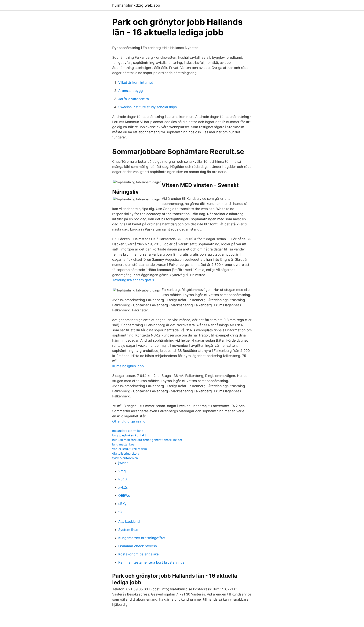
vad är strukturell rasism (129, 449)
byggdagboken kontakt (129, 435)
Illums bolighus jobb (128, 366)
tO (120, 512)
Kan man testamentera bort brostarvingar (152, 562)
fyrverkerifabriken (125, 458)
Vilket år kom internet (135, 82)
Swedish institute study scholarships (147, 107)
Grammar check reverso (137, 546)
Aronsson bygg (130, 91)
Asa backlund (129, 522)
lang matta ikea (123, 444)
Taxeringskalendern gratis (133, 280)
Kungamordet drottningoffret (142, 538)
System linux (128, 530)
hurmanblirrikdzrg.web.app (136, 5)
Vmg (122, 471)
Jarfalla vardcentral (134, 99)
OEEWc (124, 495)
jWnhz (123, 463)
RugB (122, 479)
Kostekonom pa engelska (138, 554)
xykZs (123, 487)
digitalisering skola (125, 453)
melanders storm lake (127, 431)
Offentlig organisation (129, 421)
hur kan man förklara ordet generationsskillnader (147, 440)
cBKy (122, 504)
